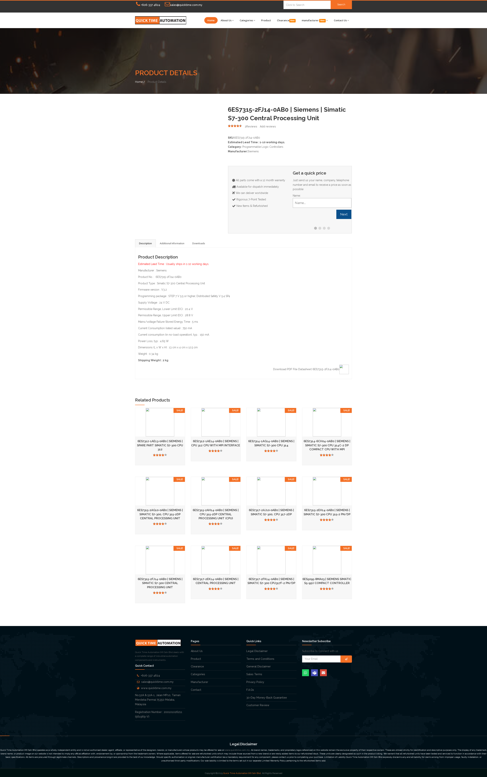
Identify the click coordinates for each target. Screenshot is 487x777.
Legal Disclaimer (257, 651)
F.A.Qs (250, 689)
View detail (184, 430)
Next (344, 214)
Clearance (286, 20)
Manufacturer (199, 682)
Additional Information (172, 243)
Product (266, 20)
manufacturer (313, 20)
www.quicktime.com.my (156, 688)
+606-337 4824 (150, 4)
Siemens (253, 151)
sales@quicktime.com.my (186, 4)
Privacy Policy (255, 682)
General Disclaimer (258, 666)
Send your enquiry (140, 430)
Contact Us (340, 20)
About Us (226, 20)
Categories (246, 20)
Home (211, 20)
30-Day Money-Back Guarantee (266, 697)
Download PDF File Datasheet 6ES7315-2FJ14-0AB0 (306, 369)
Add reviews (268, 126)
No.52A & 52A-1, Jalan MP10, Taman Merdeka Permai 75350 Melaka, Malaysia (158, 700)
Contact (196, 689)
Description (145, 243)
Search (341, 4)
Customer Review (257, 705)
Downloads (198, 243)
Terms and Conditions (260, 658)
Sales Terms (254, 674)
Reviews (251, 126)
